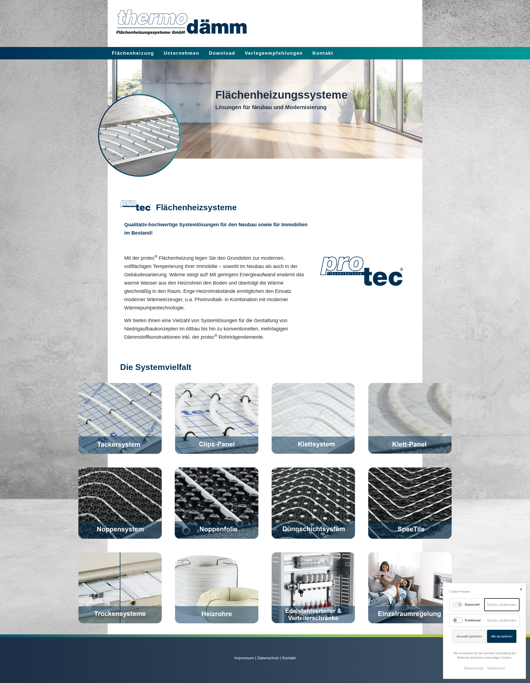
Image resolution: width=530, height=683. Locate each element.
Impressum (244, 658)
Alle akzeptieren (501, 636)
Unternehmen (181, 53)
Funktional (473, 620)
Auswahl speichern (469, 636)
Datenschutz (268, 658)
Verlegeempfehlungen (274, 53)
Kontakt (322, 53)
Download (222, 53)
